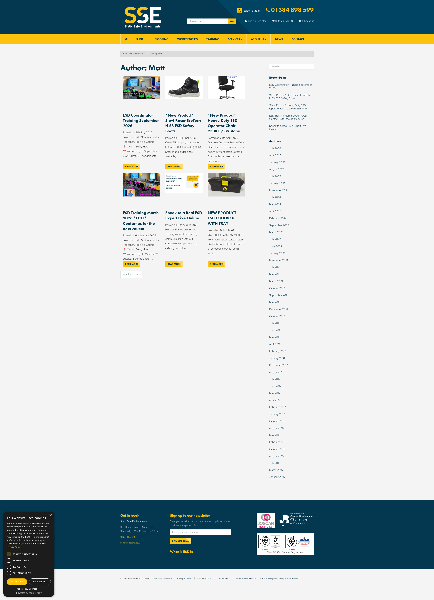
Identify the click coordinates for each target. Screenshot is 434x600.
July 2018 (274, 323)
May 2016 (274, 435)
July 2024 (275, 197)
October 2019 (277, 288)
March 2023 (276, 232)
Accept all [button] (17, 581)
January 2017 (277, 414)
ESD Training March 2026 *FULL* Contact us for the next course (141, 220)
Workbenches (187, 39)
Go (232, 21)
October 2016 (277, 421)
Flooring (162, 39)
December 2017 (278, 365)
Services (234, 39)
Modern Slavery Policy (246, 578)
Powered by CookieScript (29, 593)
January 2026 (277, 162)
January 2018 (277, 358)
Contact (298, 39)
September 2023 (279, 225)
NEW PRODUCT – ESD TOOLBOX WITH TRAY (224, 218)
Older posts (131, 274)
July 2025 (275, 176)
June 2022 (275, 246)
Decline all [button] (40, 581)
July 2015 (274, 463)
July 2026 (275, 148)
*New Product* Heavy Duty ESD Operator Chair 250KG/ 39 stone (224, 123)
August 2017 (276, 372)
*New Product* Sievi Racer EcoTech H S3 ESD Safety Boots (183, 123)
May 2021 (274, 274)
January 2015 (277, 477)
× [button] (50, 515)
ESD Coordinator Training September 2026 (141, 120)
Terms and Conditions (163, 578)
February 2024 (278, 218)
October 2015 (277, 449)
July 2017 (274, 379)
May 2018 (274, 337)
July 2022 (275, 239)
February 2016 (277, 442)
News (279, 39)
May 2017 (274, 393)
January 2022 (277, 253)
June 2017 (275, 386)
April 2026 (275, 155)
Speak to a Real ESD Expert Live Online (183, 215)
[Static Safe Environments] (142, 17)
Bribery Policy (225, 578)
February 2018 (277, 351)
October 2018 (277, 316)
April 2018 (275, 344)
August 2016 (276, 428)
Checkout (308, 21)
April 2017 (274, 400)
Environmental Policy (206, 578)
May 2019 (274, 302)
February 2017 (277, 407)
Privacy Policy (13, 546)
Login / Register (257, 21)
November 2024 (279, 190)
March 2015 (276, 470)
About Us (258, 39)
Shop (140, 39)
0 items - (284, 21)
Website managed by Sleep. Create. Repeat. (279, 578)
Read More (131, 166)
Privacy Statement (184, 578)
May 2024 (275, 204)
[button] (29, 589)
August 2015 (276, 456)
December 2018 (278, 309)
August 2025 (276, 169)
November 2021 (278, 260)
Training (212, 39)
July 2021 (274, 267)
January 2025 (277, 183)
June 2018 (275, 330)
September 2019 (278, 295)
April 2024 (275, 211)
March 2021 (276, 281)
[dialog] (28, 554)
